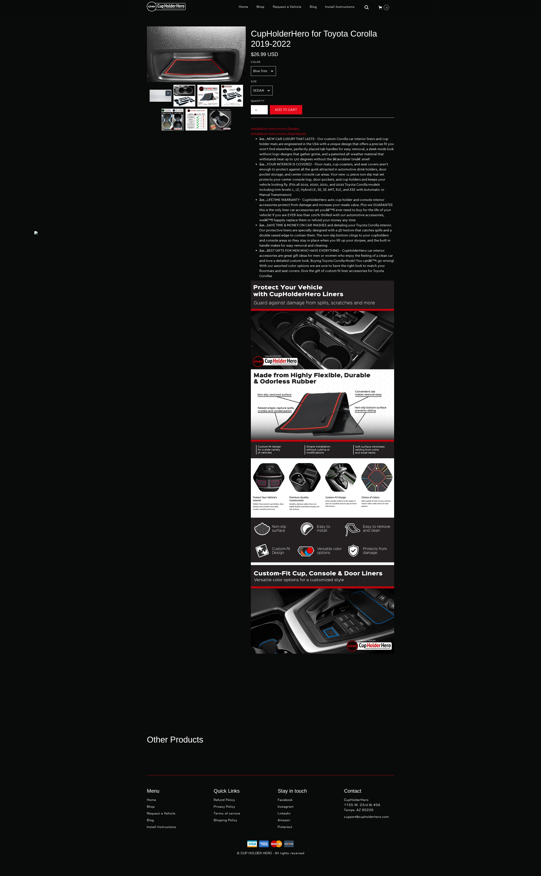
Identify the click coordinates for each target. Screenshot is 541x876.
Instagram (286, 806)
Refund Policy (224, 800)
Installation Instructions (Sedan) (275, 129)
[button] (160, 95)
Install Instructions (340, 6)
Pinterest (285, 827)
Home (243, 6)
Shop (260, 6)
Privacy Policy (224, 806)
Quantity (258, 100)
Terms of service (227, 813)
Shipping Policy (225, 820)
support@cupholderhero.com (366, 816)
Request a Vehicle (287, 6)
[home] (166, 6)
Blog (313, 6)
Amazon (284, 820)
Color (255, 61)
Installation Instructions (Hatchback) (278, 134)
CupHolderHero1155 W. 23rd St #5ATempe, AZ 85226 (362, 805)
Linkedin (284, 813)
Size (254, 81)
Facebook (285, 800)
